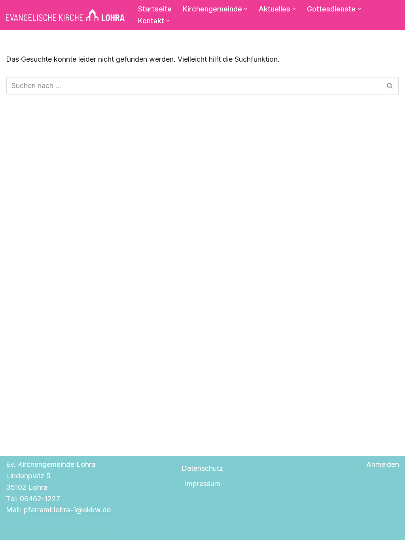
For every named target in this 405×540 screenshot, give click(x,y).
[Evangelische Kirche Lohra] (65, 15)
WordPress (99, 529)
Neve (14, 529)
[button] (246, 9)
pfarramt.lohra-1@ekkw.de (67, 510)
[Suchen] (390, 85)
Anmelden (382, 464)
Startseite (155, 9)
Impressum (202, 484)
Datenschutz (202, 468)
